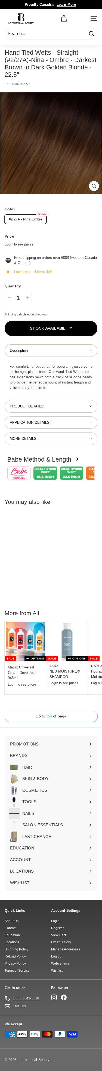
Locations (12, 942)
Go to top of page (51, 716)
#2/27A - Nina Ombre (25, 219)
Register (57, 928)
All (36, 613)
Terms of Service (17, 970)
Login (55, 921)
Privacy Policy (15, 963)
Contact (10, 928)
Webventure (60, 963)
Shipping (10, 314)
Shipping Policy (16, 949)
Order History (61, 942)
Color (10, 209)
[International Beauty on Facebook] (64, 997)
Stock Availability (51, 328)
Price (9, 236)
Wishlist (57, 970)
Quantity (13, 286)
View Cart (58, 935)
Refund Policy (15, 956)
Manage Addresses (65, 949)
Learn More (66, 4)
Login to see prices (19, 244)
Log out (57, 956)
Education (12, 935)
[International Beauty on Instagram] (54, 997)
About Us (11, 921)
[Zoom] (94, 186)
